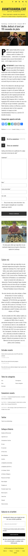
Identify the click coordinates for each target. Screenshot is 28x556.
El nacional (3, 448)
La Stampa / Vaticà (5, 470)
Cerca (25, 1)
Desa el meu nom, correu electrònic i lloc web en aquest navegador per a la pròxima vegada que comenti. (13, 205)
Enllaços (11, 551)
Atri (2, 380)
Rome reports (4, 492)
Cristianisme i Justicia (6, 440)
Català (23, 551)
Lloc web (3, 196)
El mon (3, 444)
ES (25, 5)
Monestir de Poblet (5, 478)
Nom (3, 182)
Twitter (15, 1)
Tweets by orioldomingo (6, 421)
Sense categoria (19, 383)
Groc (2, 383)
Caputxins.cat (4, 436)
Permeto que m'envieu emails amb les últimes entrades (14, 529)
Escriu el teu (22, 139)
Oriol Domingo (4, 24)
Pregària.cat (4, 485)
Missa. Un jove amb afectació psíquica (9, 361)
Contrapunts (19, 24)
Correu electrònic (6, 189)
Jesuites (3, 459)
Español (15, 552)
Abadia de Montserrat (6, 433)
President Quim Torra (6, 489)
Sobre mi (5, 551)
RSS (18, 1)
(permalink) (22, 129)
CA (23, 5)
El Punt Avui (4, 451)
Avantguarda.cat (14, 9)
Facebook (12, 1)
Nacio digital (4, 481)
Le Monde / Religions (5, 474)
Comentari (4, 157)
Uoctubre (3, 386)
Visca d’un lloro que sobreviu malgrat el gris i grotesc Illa (13, 367)
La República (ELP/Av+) (6, 466)
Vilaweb (3, 500)
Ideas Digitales (4, 455)
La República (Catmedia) (6, 463)
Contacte (17, 551)
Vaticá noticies (4, 504)
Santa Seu (3, 496)
